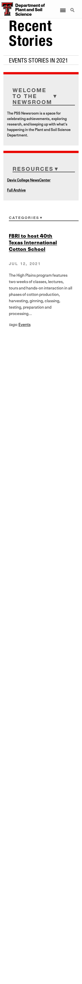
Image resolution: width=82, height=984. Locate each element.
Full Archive (16, 189)
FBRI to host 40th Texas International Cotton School (33, 242)
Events (24, 324)
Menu (62, 7)
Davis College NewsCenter (29, 179)
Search (73, 7)
